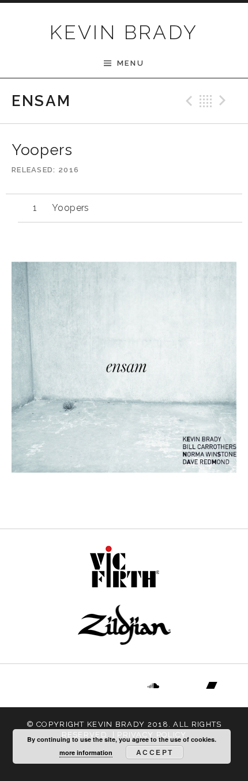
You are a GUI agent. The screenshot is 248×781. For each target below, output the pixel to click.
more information (85, 752)
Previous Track (187, 100)
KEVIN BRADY (124, 32)
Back (206, 100)
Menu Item (37, 686)
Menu (130, 63)
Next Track (224, 100)
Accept (154, 752)
